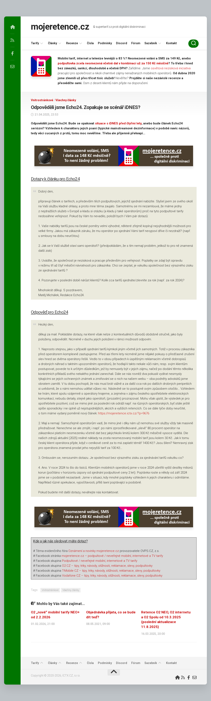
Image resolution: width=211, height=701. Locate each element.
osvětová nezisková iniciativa (171, 68)
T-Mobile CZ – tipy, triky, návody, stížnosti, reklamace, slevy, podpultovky (111, 570)
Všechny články (65, 100)
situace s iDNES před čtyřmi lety (118, 123)
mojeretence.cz (60, 27)
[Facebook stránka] (12, 53)
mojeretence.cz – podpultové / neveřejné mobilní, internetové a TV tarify (112, 556)
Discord (121, 43)
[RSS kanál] (12, 40)
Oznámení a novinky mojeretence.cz (93, 551)
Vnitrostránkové (42, 100)
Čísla (90, 43)
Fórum (135, 43)
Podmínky (105, 43)
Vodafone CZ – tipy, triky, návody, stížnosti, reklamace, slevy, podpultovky (112, 575)
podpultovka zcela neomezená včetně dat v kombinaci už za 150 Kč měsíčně (113, 63)
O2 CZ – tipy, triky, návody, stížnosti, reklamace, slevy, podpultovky (107, 566)
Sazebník (150, 43)
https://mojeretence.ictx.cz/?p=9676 (123, 413)
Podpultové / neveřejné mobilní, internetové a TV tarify (99, 561)
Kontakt (171, 43)
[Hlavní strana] (12, 27)
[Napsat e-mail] (12, 66)
